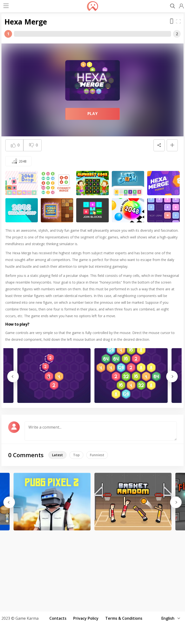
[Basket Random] (133, 501)
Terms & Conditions (123, 618)
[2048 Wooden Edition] (57, 210)
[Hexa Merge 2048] (163, 183)
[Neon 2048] (163, 210)
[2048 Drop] (21, 183)
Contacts (57, 618)
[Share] (159, 145)
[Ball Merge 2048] (128, 210)
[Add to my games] (172, 145)
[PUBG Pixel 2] (52, 501)
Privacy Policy (86, 618)
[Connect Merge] (57, 183)
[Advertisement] (92, 569)
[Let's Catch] (128, 183)
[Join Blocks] (92, 210)
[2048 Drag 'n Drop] (21, 210)
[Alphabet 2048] (92, 183)
